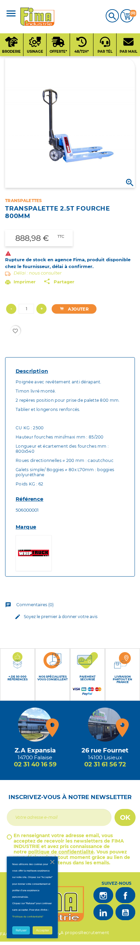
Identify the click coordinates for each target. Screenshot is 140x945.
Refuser (21, 930)
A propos (70, 932)
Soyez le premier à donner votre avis (56, 617)
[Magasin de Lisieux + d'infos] (105, 725)
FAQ (5, 933)
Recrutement (94, 932)
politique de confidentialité (61, 852)
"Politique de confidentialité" (27, 916)
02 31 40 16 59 (35, 764)
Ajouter (78, 309)
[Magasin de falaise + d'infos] (35, 725)
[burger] (11, 14)
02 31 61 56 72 (105, 764)
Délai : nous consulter (38, 273)
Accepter (42, 930)
